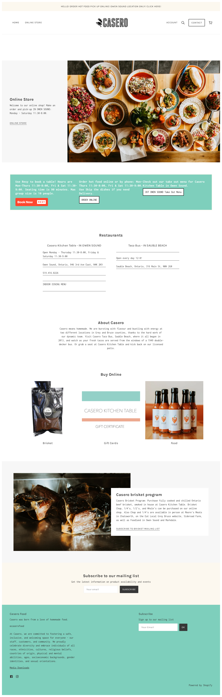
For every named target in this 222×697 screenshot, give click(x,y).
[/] (112, 22)
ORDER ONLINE (89, 199)
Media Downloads (19, 667)
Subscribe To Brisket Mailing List (138, 529)
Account (171, 22)
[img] (11, 676)
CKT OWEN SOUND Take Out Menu (163, 192)
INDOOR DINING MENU (54, 284)
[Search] (183, 23)
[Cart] (210, 22)
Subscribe (129, 589)
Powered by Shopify (200, 685)
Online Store (18, 123)
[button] (31, 202)
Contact (196, 22)
